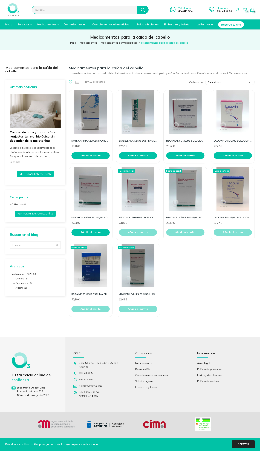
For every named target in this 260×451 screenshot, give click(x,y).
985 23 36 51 (224, 11)
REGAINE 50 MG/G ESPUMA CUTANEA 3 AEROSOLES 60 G (90, 294)
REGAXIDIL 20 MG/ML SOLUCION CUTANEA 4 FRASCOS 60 (138, 217)
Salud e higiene (144, 381)
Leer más (15, 161)
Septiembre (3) (24, 283)
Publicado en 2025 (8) (23, 274)
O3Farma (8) (18, 204)
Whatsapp (184, 8)
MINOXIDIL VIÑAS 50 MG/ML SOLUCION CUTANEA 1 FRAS (138, 294)
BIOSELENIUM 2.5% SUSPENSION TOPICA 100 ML (138, 140)
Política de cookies (208, 381)
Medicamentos (143, 363)
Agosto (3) (21, 287)
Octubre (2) (22, 278)
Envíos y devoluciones (210, 375)
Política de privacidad (210, 369)
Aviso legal (203, 363)
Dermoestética (143, 369)
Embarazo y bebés (146, 387)
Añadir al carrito (90, 155)
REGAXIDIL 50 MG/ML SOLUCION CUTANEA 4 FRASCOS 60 (185, 140)
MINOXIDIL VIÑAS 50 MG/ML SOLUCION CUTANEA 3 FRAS (90, 217)
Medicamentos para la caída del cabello (31, 69)
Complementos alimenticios (151, 375)
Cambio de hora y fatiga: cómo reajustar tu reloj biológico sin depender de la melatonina (33, 136)
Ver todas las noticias (35, 173)
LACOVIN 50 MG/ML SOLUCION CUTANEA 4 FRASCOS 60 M (233, 217)
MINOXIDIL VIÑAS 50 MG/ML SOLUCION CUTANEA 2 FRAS (185, 217)
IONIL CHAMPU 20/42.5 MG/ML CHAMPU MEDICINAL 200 (90, 140)
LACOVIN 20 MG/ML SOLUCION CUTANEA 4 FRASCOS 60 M (233, 140)
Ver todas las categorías (35, 213)
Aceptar (243, 444)
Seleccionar (230, 82)
